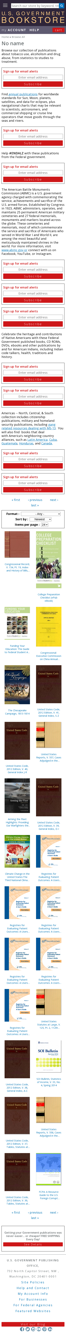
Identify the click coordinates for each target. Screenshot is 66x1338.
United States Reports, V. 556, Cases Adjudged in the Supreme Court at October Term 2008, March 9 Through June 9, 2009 (48, 1132)
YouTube (39, 1329)
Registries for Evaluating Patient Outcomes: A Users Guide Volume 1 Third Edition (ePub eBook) (17, 928)
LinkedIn (50, 1329)
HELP (34, 30)
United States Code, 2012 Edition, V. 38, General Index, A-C (17, 1087)
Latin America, (37, 440)
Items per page (27, 524)
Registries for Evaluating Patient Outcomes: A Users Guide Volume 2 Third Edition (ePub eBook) (49, 979)
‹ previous (35, 500)
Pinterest (44, 1329)
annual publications (23, 94)
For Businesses (33, 1299)
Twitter (28, 1329)
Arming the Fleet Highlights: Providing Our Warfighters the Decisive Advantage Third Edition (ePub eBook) (17, 822)
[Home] (33, 22)
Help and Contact (33, 1288)
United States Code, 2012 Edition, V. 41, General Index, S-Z (48, 712)
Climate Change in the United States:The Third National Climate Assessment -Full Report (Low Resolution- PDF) (17, 877)
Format (12, 514)
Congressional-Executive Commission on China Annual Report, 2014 (48, 656)
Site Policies (33, 1282)
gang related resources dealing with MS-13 (29, 426)
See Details (33, 1244)
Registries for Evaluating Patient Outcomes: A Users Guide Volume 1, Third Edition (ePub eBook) (17, 1031)
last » (35, 505)
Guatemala (9, 443)
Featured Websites (33, 1311)
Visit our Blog (33, 1324)
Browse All (18, 36)
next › (54, 500)
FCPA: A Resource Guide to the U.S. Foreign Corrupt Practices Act (49, 1195)
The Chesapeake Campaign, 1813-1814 (17, 712)
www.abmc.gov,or (14, 250)
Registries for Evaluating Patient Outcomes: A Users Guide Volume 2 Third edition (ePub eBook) (17, 979)
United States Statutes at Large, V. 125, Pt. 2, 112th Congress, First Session (48, 1024)
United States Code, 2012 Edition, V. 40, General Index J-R (17, 769)
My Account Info (33, 1294)
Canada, (47, 443)
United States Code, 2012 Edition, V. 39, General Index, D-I (48, 825)
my (14, 30)
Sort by (21, 519)
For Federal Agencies (33, 1305)
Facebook (22, 1329)
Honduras (26, 443)
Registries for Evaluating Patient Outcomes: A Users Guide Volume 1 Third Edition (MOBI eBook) (49, 877)
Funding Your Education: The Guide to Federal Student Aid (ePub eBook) (17, 649)
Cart (58, 30)
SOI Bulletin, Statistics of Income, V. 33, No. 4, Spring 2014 (49, 1082)
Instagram (33, 1329)
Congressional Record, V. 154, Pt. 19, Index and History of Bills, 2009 (17, 567)
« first (16, 500)
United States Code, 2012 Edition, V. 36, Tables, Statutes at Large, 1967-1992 (17, 1200)
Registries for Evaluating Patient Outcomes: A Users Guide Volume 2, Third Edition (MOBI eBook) (48, 928)
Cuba (53, 440)
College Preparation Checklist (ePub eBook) (49, 597)
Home (5, 36)
